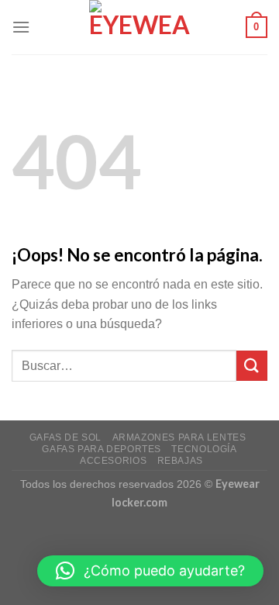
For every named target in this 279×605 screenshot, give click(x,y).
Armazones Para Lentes (179, 437)
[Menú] (21, 27)
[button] (150, 570)
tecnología (203, 449)
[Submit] (251, 366)
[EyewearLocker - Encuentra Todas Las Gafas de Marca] (140, 27)
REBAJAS (180, 460)
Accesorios (113, 460)
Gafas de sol (65, 437)
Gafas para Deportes (101, 449)
